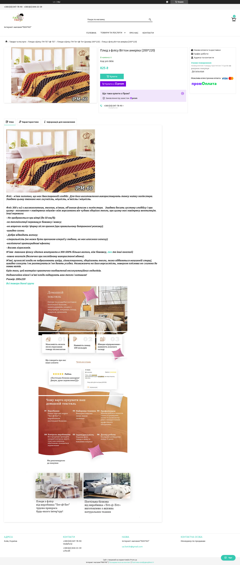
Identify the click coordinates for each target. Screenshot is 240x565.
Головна (91, 33)
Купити (113, 76)
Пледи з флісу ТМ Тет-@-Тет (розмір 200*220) (78, 42)
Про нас (133, 33)
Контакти (148, 33)
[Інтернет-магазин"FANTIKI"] (18, 17)
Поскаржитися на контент (120, 562)
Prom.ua (133, 560)
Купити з (109, 84)
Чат (230, 558)
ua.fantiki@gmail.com (132, 546)
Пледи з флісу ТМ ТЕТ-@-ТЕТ (41, 42)
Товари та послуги (111, 32)
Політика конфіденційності (143, 562)
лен (109, 252)
